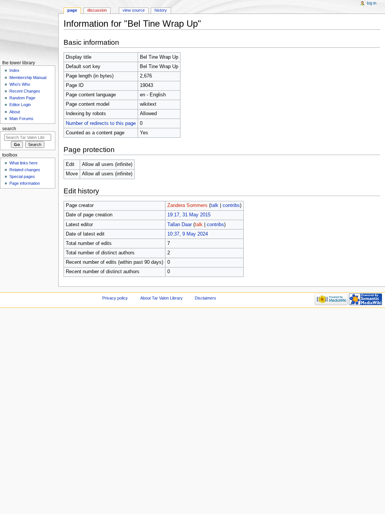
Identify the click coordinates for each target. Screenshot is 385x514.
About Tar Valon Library (161, 298)
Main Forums (21, 118)
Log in (371, 3)
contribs (231, 205)
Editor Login (20, 104)
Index (14, 70)
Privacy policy (115, 298)
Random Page (22, 98)
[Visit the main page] (29, 29)
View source (134, 10)
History (161, 10)
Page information (24, 183)
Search (9, 128)
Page (72, 10)
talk (214, 205)
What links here (23, 163)
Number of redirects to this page (101, 123)
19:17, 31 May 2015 (189, 214)
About (14, 111)
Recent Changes (24, 91)
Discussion (97, 10)
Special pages (22, 176)
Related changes (24, 169)
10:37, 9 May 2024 (187, 234)
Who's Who (19, 84)
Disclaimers (205, 298)
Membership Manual (27, 77)
